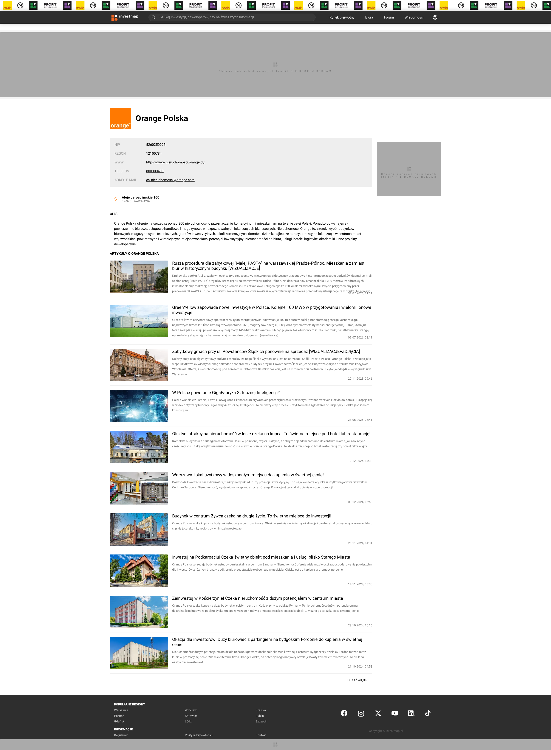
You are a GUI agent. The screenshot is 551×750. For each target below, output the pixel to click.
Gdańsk (119, 721)
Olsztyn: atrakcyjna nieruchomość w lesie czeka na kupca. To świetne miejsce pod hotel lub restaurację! (271, 433)
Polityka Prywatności (199, 735)
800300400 (155, 171)
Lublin (260, 715)
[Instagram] (361, 714)
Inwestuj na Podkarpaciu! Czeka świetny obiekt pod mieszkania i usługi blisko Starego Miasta (261, 557)
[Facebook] (344, 714)
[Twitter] (378, 714)
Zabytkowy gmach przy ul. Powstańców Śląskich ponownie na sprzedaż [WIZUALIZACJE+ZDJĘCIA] (266, 351)
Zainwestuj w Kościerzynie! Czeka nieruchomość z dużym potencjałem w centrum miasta (257, 598)
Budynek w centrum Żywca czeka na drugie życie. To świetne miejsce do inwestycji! (251, 516)
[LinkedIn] (411, 714)
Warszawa (141, 201)
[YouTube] (395, 714)
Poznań (119, 715)
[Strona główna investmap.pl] (125, 17)
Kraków (261, 710)
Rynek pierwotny (342, 17)
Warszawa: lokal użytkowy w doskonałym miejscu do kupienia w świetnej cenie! (248, 474)
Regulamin (121, 735)
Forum (389, 17)
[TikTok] (428, 714)
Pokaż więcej (357, 680)
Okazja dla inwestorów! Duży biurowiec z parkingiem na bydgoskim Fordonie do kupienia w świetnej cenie (267, 642)
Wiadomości (414, 17)
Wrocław (191, 710)
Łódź (188, 721)
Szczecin (261, 721)
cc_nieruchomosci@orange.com (170, 180)
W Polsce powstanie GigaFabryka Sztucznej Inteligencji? (226, 392)
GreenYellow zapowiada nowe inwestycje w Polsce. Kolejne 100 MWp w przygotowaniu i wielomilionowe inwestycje (271, 310)
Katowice (191, 715)
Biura (369, 17)
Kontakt (261, 735)
